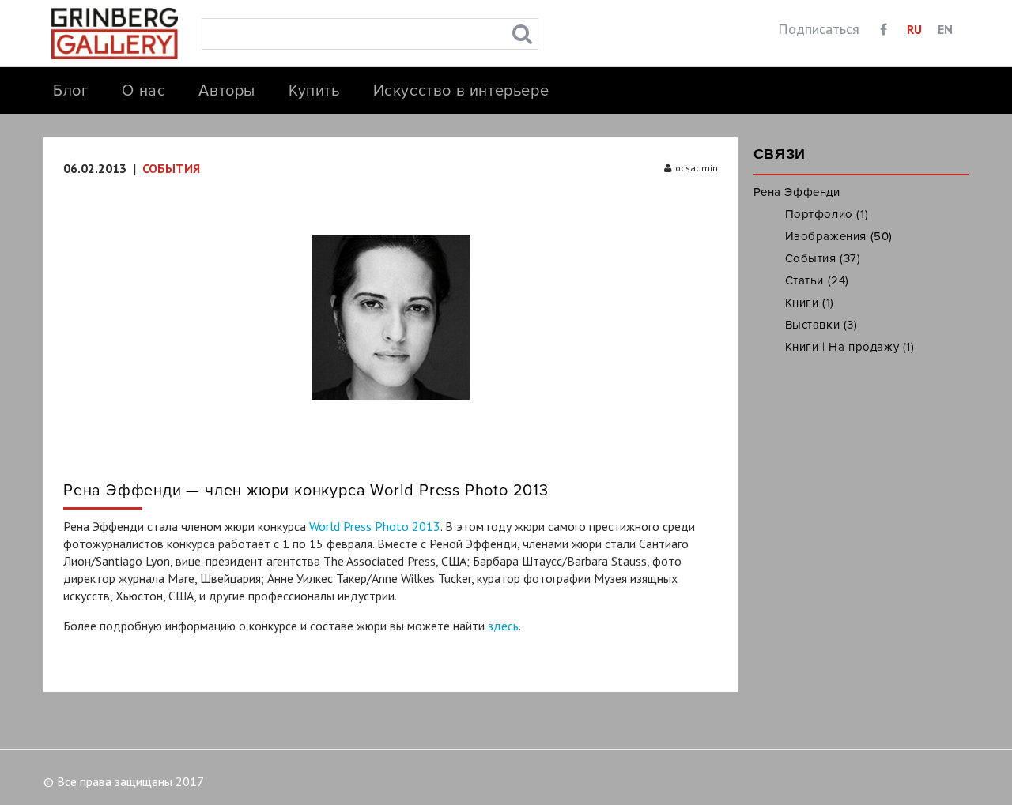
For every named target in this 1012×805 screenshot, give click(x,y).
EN (945, 29)
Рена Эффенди (796, 192)
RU (914, 29)
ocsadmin (696, 168)
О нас (143, 90)
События (171, 168)
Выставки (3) (821, 325)
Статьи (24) (817, 280)
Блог (71, 90)
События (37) (823, 258)
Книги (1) (809, 302)
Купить (314, 90)
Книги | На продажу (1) (850, 347)
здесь (503, 626)
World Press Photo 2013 (374, 526)
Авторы (226, 90)
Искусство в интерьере (461, 90)
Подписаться (818, 29)
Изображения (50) (839, 236)
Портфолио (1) (827, 214)
